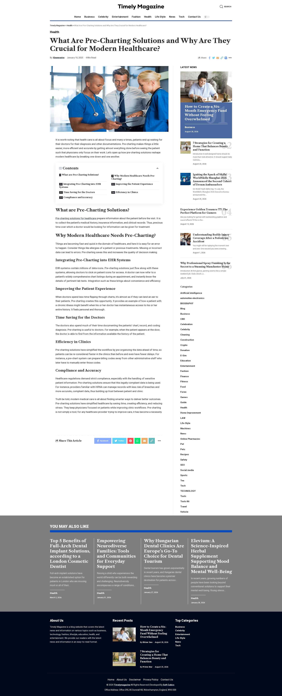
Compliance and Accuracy (78, 197)
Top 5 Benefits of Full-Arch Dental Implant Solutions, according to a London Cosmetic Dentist (70, 553)
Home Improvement (190, 412)
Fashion (184, 371)
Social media (187, 470)
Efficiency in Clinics (127, 192)
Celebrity (185, 329)
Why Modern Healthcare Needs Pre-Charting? (133, 177)
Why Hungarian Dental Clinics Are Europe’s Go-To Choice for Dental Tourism (164, 551)
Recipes (184, 454)
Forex (183, 392)
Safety (183, 459)
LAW (182, 418)
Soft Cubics (168, 685)
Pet (182, 444)
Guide (183, 402)
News (183, 433)
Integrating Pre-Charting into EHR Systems (80, 185)
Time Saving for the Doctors (79, 192)
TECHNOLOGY (188, 491)
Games (184, 397)
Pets (182, 449)
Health (54, 32)
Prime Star (147, 667)
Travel (183, 506)
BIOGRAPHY (186, 303)
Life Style (185, 423)
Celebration (186, 324)
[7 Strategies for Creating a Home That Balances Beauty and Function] (185, 147)
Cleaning (185, 334)
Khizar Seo (147, 642)
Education (185, 360)
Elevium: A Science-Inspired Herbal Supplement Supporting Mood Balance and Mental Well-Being (211, 556)
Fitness (184, 381)
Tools (183, 496)
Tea (182, 480)
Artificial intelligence (191, 293)
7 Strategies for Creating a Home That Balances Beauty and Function (210, 146)
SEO (182, 465)
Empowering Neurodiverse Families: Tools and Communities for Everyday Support (116, 553)
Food (183, 386)
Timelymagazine (122, 685)
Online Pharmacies (190, 439)
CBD (182, 319)
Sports (183, 475)
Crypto (183, 345)
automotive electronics (192, 298)
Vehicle (184, 512)
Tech (183, 485)
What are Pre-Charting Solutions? (80, 174)
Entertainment (187, 366)
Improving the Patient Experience (134, 184)
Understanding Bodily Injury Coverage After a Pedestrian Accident (211, 238)
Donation (185, 350)
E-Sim (183, 355)
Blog (182, 308)
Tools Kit (184, 501)
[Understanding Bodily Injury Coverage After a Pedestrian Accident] (185, 239)
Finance (184, 376)
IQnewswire (58, 57)
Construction (187, 340)
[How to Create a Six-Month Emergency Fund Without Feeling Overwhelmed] (206, 86)
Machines (185, 428)
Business (190, 127)
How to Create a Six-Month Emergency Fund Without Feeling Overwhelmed (206, 113)
